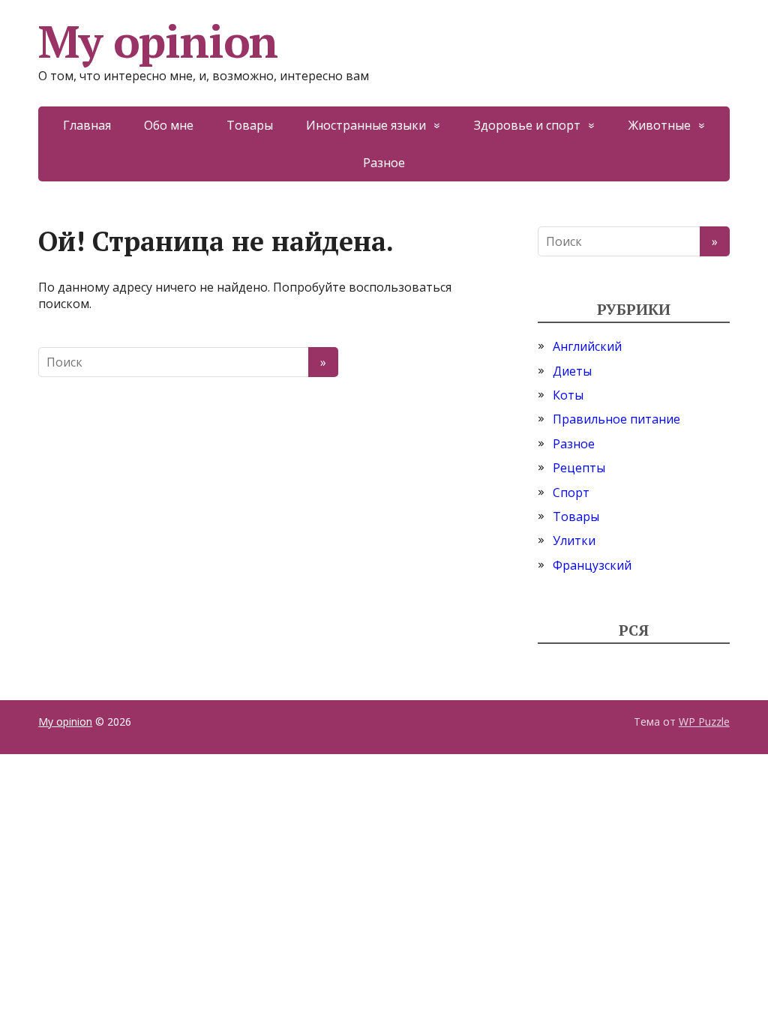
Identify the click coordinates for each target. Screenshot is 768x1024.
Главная (87, 125)
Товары (249, 125)
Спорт (571, 492)
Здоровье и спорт (527, 125)
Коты (568, 395)
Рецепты (579, 468)
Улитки (574, 540)
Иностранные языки (366, 125)
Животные (659, 125)
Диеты (572, 371)
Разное (384, 162)
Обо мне (169, 125)
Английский (587, 346)
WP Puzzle (704, 721)
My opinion (158, 41)
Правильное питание (616, 419)
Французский (592, 565)
